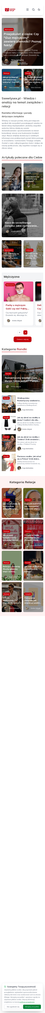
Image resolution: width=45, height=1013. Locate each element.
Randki (28, 73)
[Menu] (27, 9)
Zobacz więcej (22, 339)
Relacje (6, 73)
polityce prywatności (27, 1002)
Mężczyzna (9, 29)
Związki (7, 173)
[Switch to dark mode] (39, 9)
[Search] (33, 9)
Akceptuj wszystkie (32, 1007)
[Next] (25, 332)
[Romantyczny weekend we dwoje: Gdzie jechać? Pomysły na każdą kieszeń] (22, 373)
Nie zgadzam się (13, 1007)
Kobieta (29, 250)
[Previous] (20, 332)
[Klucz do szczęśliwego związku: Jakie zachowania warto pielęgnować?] (22, 215)
